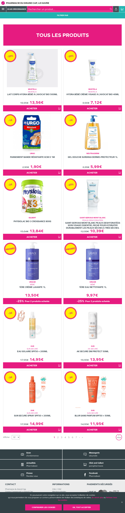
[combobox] (69, 9)
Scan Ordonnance (16, 9)
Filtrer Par (62, 15)
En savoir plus (97, 497)
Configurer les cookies (43, 507)
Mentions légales (59, 492)
